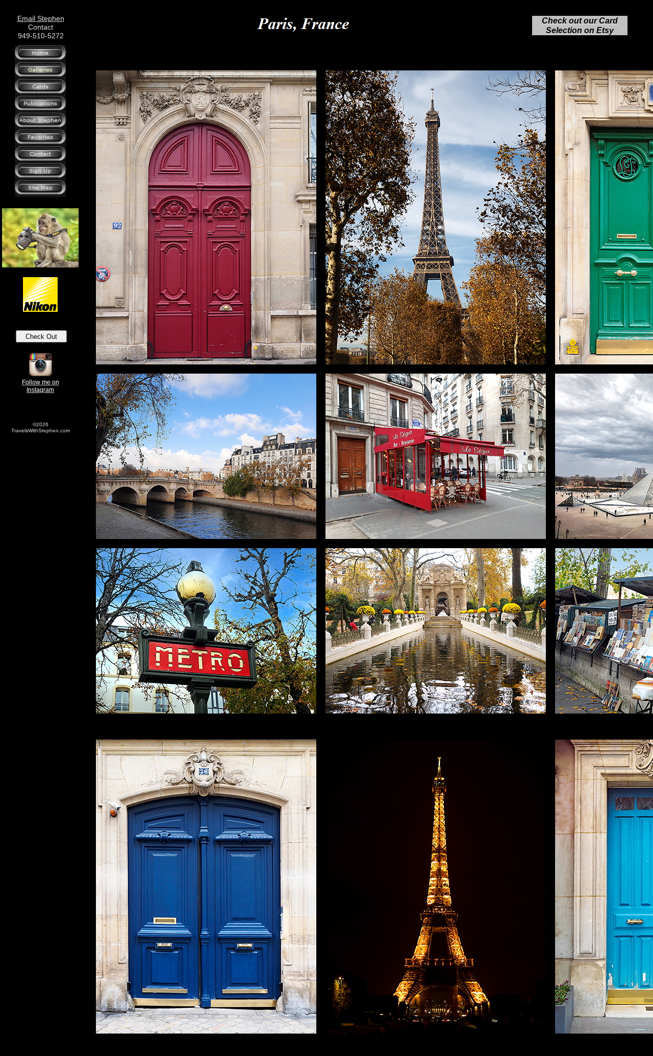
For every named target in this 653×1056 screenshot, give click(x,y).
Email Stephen (40, 18)
